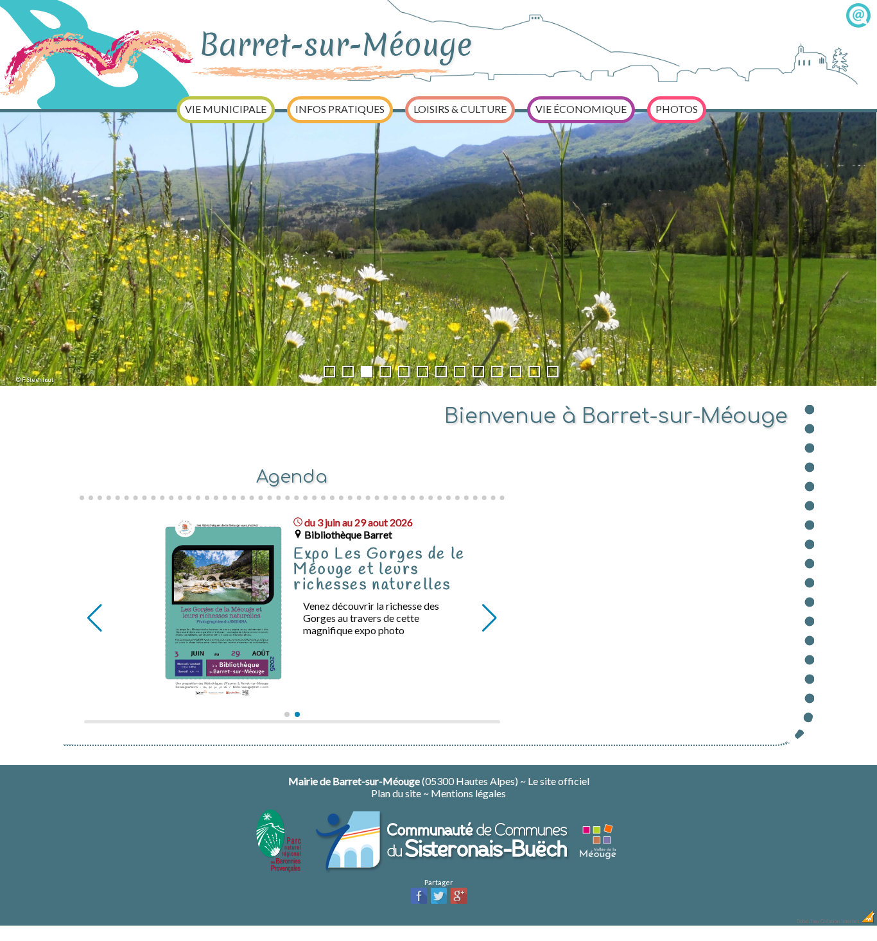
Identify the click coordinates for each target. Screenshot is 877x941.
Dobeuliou (807, 921)
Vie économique (581, 109)
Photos (677, 109)
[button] (287, 714)
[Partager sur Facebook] (419, 902)
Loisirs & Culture (460, 109)
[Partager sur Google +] (458, 902)
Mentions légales (468, 793)
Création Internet (840, 921)
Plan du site (396, 793)
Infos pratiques (340, 109)
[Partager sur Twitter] (439, 902)
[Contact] (858, 23)
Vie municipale (225, 109)
